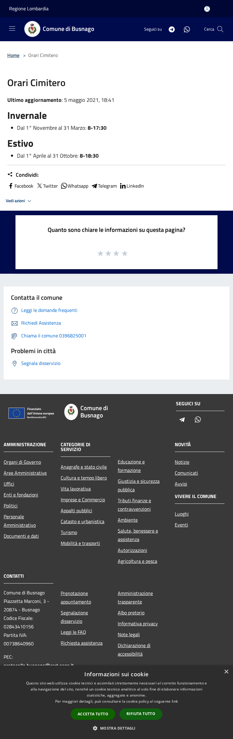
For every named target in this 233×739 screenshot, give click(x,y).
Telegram (107, 185)
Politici (11, 505)
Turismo (69, 532)
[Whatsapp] (184, 29)
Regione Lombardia (29, 8)
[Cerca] (220, 29)
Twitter (50, 185)
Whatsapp (78, 185)
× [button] (226, 672)
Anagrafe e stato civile (84, 466)
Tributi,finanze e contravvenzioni (134, 505)
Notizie (182, 462)
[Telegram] (169, 29)
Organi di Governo (22, 462)
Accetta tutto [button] (93, 714)
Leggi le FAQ (73, 632)
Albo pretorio (131, 612)
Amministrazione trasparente (135, 597)
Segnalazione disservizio (74, 617)
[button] (116, 728)
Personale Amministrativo (20, 521)
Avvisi (181, 483)
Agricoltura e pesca (137, 561)
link (175, 701)
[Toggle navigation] (12, 28)
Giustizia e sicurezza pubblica (139, 485)
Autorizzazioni (132, 550)
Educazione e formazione (131, 466)
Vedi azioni (16, 200)
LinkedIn (135, 185)
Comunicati (186, 473)
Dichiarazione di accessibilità (134, 649)
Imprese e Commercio (83, 499)
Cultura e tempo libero (84, 477)
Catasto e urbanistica (82, 521)
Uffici (9, 483)
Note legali (129, 634)
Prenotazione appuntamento (76, 597)
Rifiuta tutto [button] (141, 713)
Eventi (181, 524)
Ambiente (128, 519)
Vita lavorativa (76, 488)
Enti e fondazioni (21, 494)
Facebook (24, 185)
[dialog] (116, 702)
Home (13, 55)
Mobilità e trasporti (80, 543)
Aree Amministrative (25, 473)
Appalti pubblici (76, 510)
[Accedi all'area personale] (207, 9)
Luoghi (182, 513)
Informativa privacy (138, 623)
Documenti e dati (21, 536)
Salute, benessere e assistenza (138, 535)
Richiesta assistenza (82, 643)
